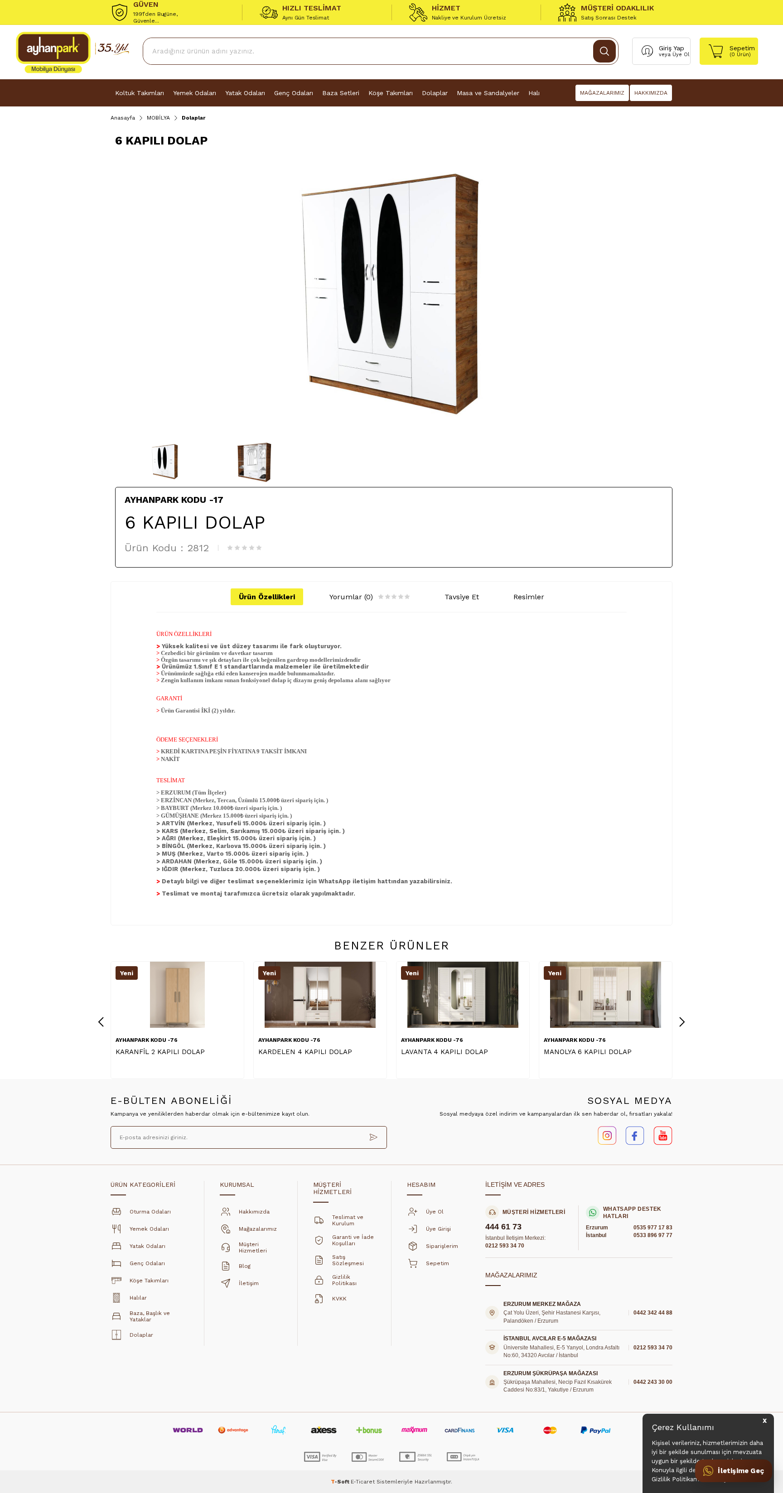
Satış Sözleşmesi (348, 1260)
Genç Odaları (293, 92)
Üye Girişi (438, 1229)
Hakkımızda (254, 1212)
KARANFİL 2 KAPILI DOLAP (160, 1052)
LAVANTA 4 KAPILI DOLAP (444, 1052)
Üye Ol (680, 55)
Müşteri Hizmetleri (253, 1247)
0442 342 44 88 (652, 1312)
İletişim (249, 1283)
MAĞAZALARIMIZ (602, 93)
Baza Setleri (340, 92)
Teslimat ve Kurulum (347, 1220)
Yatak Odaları (245, 92)
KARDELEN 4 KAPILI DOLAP (305, 1052)
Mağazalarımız (258, 1229)
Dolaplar (435, 92)
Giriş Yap (671, 48)
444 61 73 (503, 1227)
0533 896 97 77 (652, 1235)
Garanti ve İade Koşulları (353, 1240)
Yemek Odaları (194, 92)
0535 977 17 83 (652, 1227)
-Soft (341, 1482)
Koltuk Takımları (139, 92)
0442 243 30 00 (652, 1382)
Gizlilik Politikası (344, 1280)
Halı (534, 92)
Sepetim (437, 1263)
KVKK (339, 1299)
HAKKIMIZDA (650, 93)
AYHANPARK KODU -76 (147, 1040)
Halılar (138, 1298)
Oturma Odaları (150, 1212)
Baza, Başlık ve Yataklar (150, 1316)
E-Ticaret (363, 1482)
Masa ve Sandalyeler (488, 92)
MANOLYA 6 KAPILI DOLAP (588, 1052)
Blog (245, 1266)
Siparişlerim (442, 1246)
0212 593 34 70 (504, 1246)
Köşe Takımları (390, 92)
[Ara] (604, 51)
